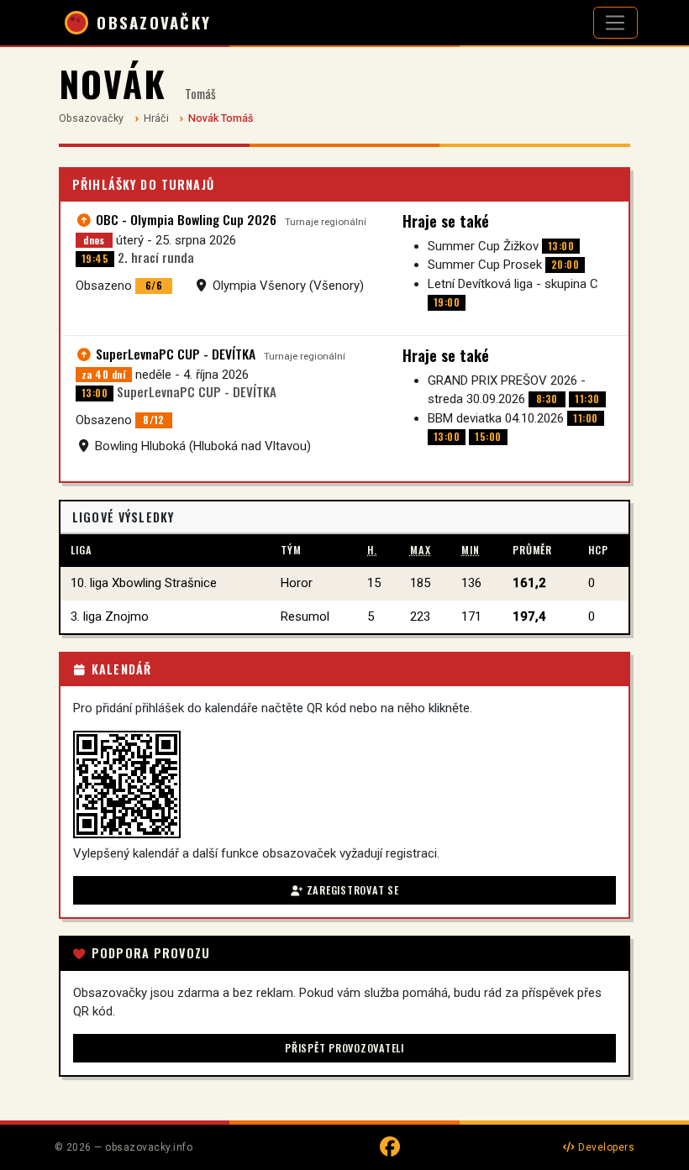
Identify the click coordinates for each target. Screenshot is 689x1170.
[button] (127, 784)
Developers (605, 1147)
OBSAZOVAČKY (154, 22)
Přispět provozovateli (344, 1048)
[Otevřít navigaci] (615, 23)
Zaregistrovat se (351, 890)
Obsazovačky (91, 118)
